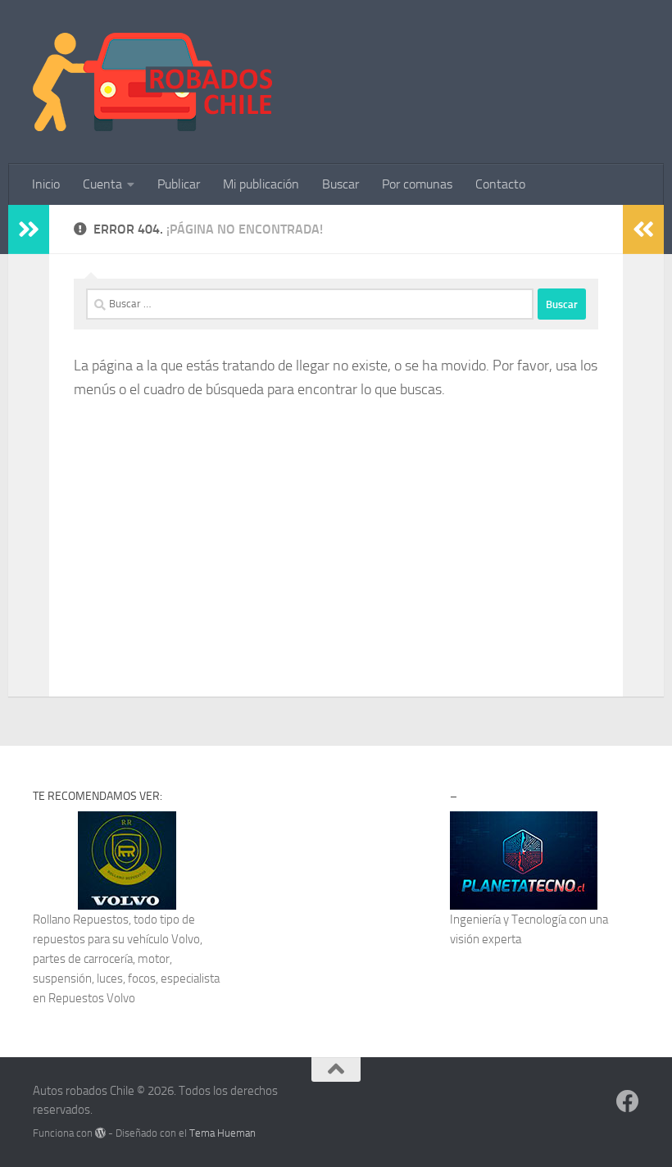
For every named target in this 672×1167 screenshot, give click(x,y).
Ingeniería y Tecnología (508, 919)
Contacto (500, 184)
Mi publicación (261, 184)
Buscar (340, 184)
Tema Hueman (222, 1133)
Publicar (178, 184)
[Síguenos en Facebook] (627, 1101)
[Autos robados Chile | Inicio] (153, 82)
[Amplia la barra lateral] (28, 229)
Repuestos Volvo (91, 998)
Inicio (46, 184)
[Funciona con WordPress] (100, 1133)
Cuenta (102, 184)
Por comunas (417, 184)
